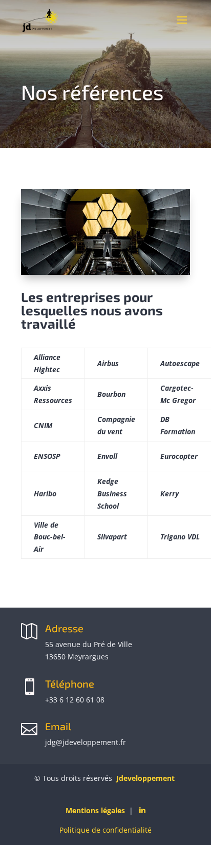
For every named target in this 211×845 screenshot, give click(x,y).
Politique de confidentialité (105, 830)
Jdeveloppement (145, 778)
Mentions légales (95, 810)
